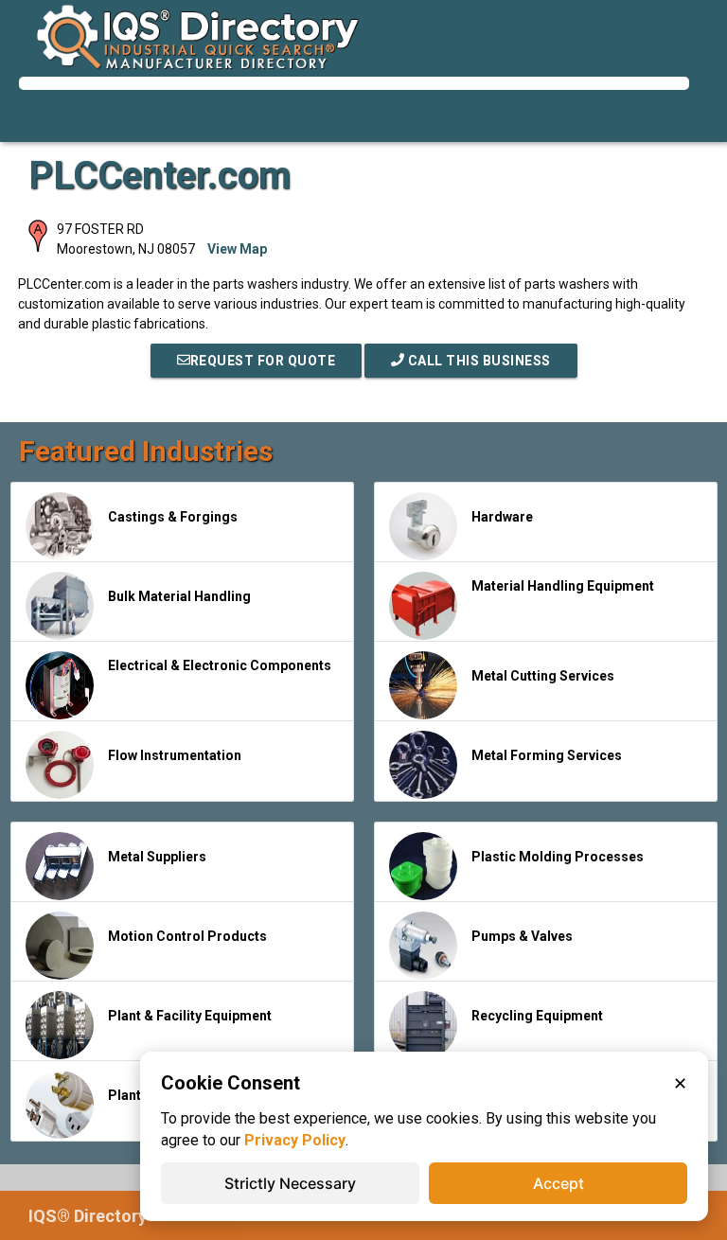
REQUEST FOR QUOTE (263, 360)
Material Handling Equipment (562, 585)
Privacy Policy (295, 1140)
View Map (237, 249)
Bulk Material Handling (179, 596)
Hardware (502, 516)
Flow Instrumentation (174, 755)
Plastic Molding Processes (557, 856)
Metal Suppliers (157, 856)
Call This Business (477, 360)
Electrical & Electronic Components (219, 665)
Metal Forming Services (546, 755)
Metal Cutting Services (542, 675)
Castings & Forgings (173, 516)
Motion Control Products (187, 936)
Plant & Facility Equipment (190, 1015)
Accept (558, 1183)
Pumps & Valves (522, 936)
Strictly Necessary (290, 1183)
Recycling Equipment (537, 1015)
